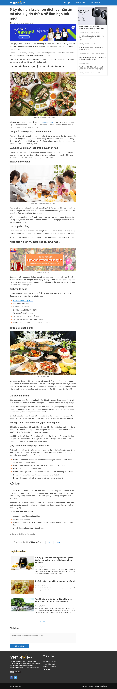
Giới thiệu (84, 686)
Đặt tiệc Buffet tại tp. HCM (23, 300)
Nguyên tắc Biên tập (49, 661)
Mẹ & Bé (93, 44)
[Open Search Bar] (104, 2)
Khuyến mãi (95, 3)
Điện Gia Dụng (95, 32)
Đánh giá (67, 3)
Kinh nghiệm (80, 3)
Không (59, 542)
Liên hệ (91, 686)
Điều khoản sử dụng (101, 686)
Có (49, 542)
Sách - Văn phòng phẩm (97, 53)
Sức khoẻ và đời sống (19, 534)
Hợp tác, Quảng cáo (49, 666)
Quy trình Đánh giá (49, 664)
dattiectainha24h (47, 122)
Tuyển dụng (46, 669)
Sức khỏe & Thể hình (96, 73)
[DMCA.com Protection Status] (15, 672)
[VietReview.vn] (17, 2)
